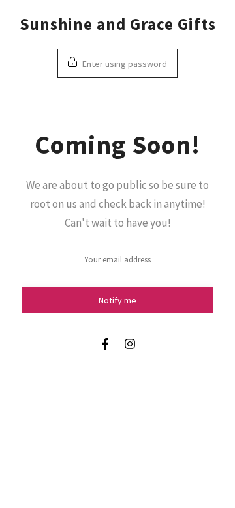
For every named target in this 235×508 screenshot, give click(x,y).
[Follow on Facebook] (105, 344)
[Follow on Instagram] (130, 344)
